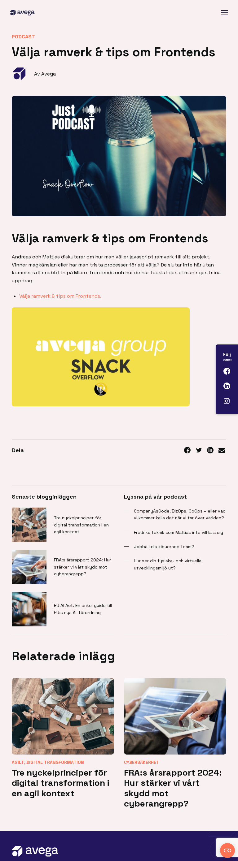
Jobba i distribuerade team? (164, 546)
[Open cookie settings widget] (227, 850)
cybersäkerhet (141, 762)
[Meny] (224, 12)
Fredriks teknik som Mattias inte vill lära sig (178, 532)
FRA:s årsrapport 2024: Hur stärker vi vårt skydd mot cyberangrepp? (82, 567)
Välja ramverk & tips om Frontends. (60, 296)
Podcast (23, 36)
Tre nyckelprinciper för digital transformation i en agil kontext (81, 524)
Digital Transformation (55, 762)
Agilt (18, 762)
